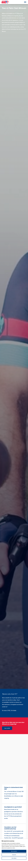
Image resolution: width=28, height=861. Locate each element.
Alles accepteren (14, 851)
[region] (14, 850)
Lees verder (7, 728)
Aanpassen (14, 854)
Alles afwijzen (14, 858)
